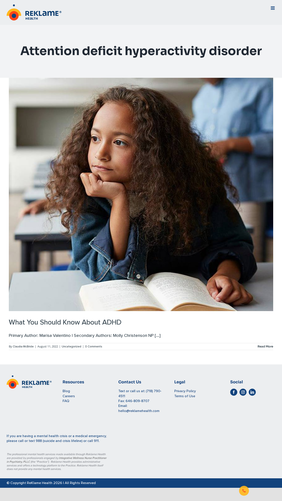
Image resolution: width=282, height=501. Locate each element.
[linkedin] (252, 392)
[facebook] (233, 392)
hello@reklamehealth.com (139, 411)
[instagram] (243, 392)
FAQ (66, 401)
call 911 (93, 441)
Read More (265, 346)
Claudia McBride (23, 346)
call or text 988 (30, 441)
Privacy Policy (185, 391)
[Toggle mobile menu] (273, 8)
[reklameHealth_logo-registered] (29, 377)
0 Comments (93, 346)
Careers (69, 396)
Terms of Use (184, 396)
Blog (66, 391)
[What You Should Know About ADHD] (141, 194)
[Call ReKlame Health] (244, 491)
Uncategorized (71, 346)
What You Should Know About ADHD (65, 322)
